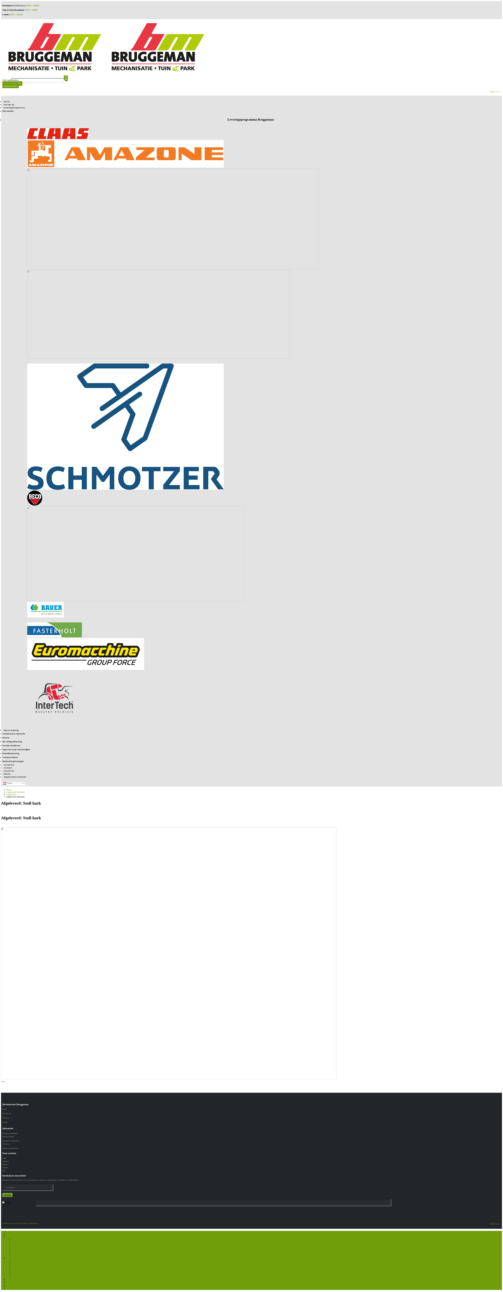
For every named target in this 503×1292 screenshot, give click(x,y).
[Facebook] (2, 1209)
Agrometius (16, 1248)
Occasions (9, 764)
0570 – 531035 (33, 5)
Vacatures (9, 770)
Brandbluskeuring (10, 753)
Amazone (5, 1161)
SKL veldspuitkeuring (12, 741)
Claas (4, 1158)
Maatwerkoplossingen (13, 761)
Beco (4, 1171)
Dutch (9, 783)
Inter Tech (16, 1253)
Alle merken (8, 111)
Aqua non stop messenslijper (16, 749)
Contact (8, 767)
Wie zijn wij (9, 104)
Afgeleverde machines (15, 776)
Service (5, 737)
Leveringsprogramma (14, 107)
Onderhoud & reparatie (13, 733)
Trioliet (5, 1168)
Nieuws (7, 773)
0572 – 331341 (16, 14)
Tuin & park (17, 1255)
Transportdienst (10, 757)
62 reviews (497, 92)
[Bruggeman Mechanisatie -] (105, 72)
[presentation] (2, 1081)
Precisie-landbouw (11, 745)
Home (7, 101)
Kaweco (5, 1164)
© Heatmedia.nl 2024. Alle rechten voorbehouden (20, 1223)
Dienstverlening (11, 730)
